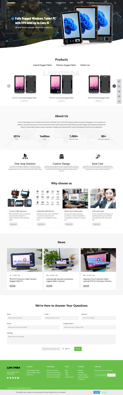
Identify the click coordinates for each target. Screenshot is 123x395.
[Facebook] (119, 86)
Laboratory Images (83, 377)
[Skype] (119, 91)
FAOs (66, 370)
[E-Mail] (119, 101)
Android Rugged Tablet (33, 370)
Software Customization (53, 377)
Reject (104, 392)
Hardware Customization (53, 372)
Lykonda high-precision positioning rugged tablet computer (59, 280)
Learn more (24, 100)
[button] (9, 86)
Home (40, 3)
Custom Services (60, 3)
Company (81, 366)
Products (49, 3)
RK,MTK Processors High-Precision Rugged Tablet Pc (23, 280)
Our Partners (81, 379)
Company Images (82, 374)
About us (80, 3)
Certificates (81, 372)
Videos (67, 374)
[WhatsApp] (119, 81)
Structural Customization (54, 374)
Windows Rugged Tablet (33, 372)
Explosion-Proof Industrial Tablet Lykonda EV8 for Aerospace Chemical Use (97, 281)
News (71, 3)
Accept (96, 392)
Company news (69, 377)
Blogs (66, 372)
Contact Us (90, 3)
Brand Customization (52, 370)
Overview (80, 370)
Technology (50, 366)
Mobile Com (30, 374)
